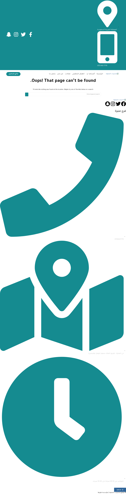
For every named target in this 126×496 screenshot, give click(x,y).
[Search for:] (65, 94)
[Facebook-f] (30, 34)
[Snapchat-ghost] (8, 34)
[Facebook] (123, 103)
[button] (90, 74)
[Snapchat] (107, 103)
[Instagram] (16, 34)
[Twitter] (23, 34)
